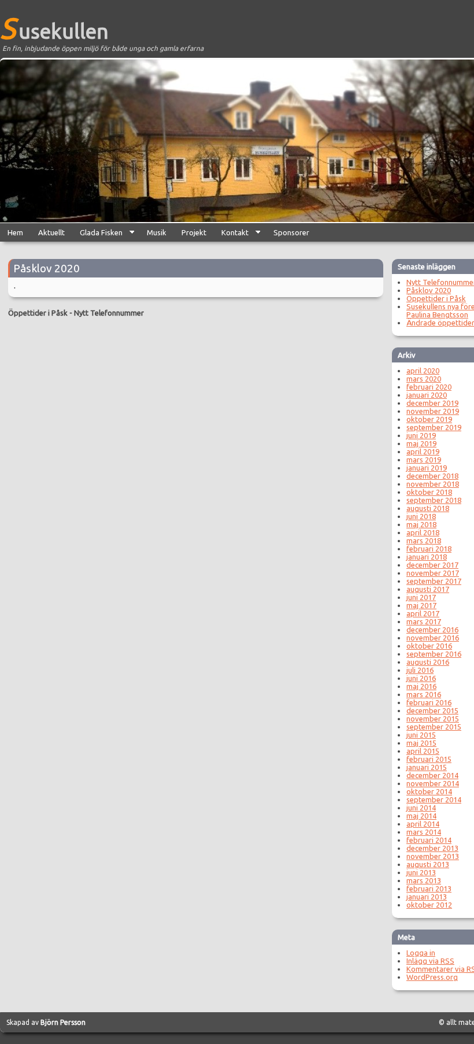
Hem (15, 232)
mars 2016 (423, 694)
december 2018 (432, 476)
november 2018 (432, 484)
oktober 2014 (429, 791)
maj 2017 (421, 605)
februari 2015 (428, 759)
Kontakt (231, 235)
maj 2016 (421, 686)
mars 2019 (423, 460)
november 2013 (432, 856)
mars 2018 (423, 540)
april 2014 (422, 824)
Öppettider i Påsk (38, 313)
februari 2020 (428, 387)
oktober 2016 (429, 646)
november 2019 (432, 411)
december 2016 (432, 629)
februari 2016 (428, 702)
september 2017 (433, 581)
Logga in (420, 953)
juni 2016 (421, 678)
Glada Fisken (97, 235)
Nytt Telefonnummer (109, 313)
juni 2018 (421, 516)
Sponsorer (291, 232)
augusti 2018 (427, 508)
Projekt (194, 232)
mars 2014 (423, 832)
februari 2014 (428, 840)
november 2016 (432, 638)
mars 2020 (423, 379)
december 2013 (432, 848)
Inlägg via (430, 961)
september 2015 (433, 727)
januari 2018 (426, 557)
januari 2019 (426, 468)
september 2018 (433, 500)
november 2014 (432, 783)
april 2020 (422, 370)
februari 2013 (428, 888)
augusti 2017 (427, 589)
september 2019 (433, 427)
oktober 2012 (429, 905)
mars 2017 (423, 621)
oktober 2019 (429, 419)
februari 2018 (428, 549)
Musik (156, 232)
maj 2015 (421, 743)
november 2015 (432, 718)
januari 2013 (426, 897)
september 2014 (433, 799)
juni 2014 (421, 808)
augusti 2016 (427, 662)
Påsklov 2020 (46, 268)
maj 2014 (421, 816)
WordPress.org (432, 977)
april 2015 (422, 751)
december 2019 (432, 403)
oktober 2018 (429, 492)
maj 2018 (421, 524)
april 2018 (422, 532)
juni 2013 (421, 872)
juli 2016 (420, 670)
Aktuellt (51, 232)
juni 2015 (421, 735)
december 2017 (432, 565)
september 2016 (433, 654)
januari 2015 (426, 767)
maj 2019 (421, 443)
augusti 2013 (427, 864)
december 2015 (432, 710)
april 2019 (422, 451)
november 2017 (432, 573)
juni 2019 (421, 435)
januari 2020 (426, 395)
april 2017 (422, 613)
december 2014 (432, 775)
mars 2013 (423, 880)
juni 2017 (421, 597)
